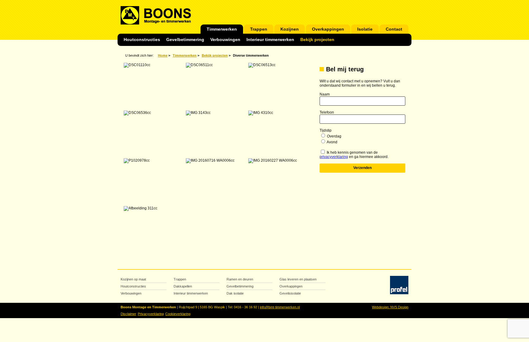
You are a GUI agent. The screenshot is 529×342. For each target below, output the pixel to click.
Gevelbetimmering (185, 39)
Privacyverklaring (151, 314)
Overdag (334, 136)
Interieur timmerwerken (270, 39)
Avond (332, 142)
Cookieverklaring (177, 314)
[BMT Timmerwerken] (156, 22)
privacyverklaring (334, 157)
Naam (325, 94)
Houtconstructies (142, 39)
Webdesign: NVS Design (390, 307)
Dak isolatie (235, 293)
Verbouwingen (225, 39)
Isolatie (365, 29)
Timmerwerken (222, 29)
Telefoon (327, 112)
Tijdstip (326, 130)
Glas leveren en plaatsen (298, 279)
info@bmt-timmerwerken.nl (280, 307)
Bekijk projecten (317, 39)
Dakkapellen (183, 286)
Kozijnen (289, 29)
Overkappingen (328, 29)
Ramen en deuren (240, 279)
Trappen (258, 29)
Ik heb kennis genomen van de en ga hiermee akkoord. (354, 154)
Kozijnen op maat (133, 279)
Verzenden (362, 168)
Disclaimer (128, 314)
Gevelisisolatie (290, 293)
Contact (394, 29)
